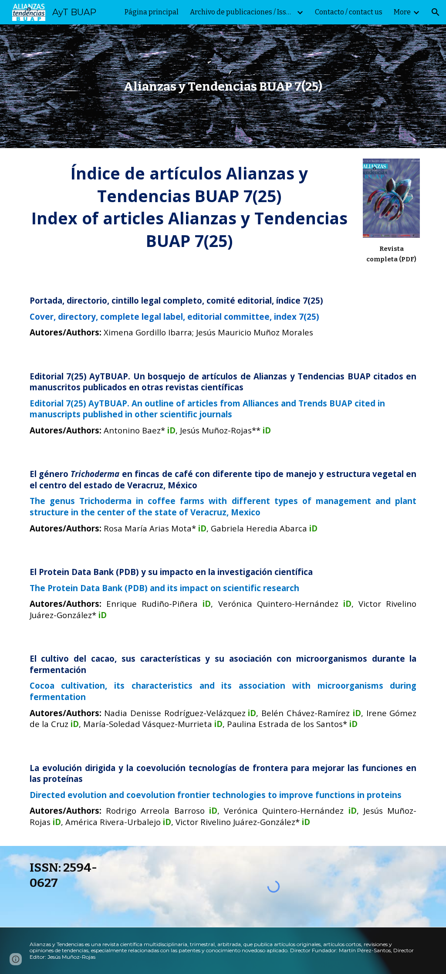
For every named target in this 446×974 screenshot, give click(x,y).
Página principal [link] (152, 12)
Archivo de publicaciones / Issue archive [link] (242, 12)
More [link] (402, 12)
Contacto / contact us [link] (348, 12)
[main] (222, 86)
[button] (435, 12)
